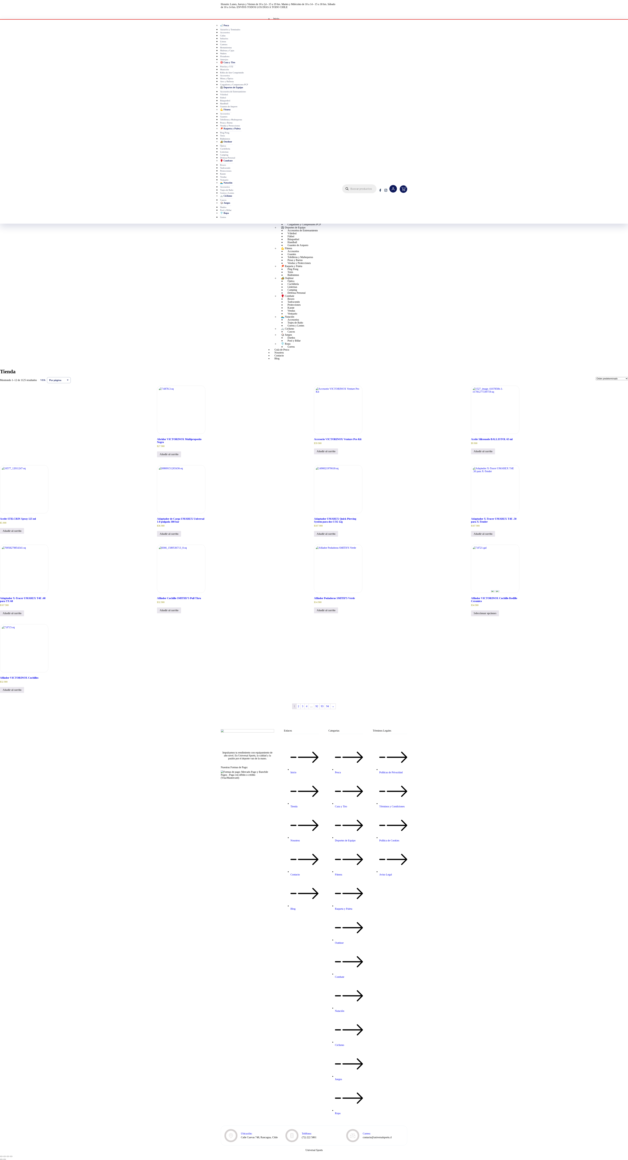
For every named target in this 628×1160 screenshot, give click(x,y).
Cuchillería (225, 149)
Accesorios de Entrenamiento (233, 92)
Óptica (223, 146)
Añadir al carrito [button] (169, 454)
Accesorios (225, 32)
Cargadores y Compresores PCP (234, 85)
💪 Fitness (225, 109)
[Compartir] (8, 1156)
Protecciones (225, 171)
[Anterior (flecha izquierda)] (1, 1159)
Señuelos (224, 38)
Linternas (224, 152)
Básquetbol (225, 101)
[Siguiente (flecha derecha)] (4, 1159)
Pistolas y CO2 (226, 66)
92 (316, 706)
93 (322, 706)
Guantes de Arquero (228, 106)
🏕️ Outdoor (226, 141)
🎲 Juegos (225, 203)
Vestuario (224, 180)
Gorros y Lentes (227, 193)
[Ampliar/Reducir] (1, 1156)
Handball (224, 103)
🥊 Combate (226, 160)
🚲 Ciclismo (226, 196)
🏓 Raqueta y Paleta (230, 128)
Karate (223, 174)
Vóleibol (224, 94)
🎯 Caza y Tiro (227, 62)
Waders (223, 53)
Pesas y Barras (226, 123)
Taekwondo (225, 168)
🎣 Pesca (224, 25)
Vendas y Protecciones (230, 126)
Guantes (223, 117)
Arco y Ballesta (227, 81)
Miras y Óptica (226, 78)
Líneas (223, 41)
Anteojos (224, 59)
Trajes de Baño (226, 190)
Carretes (223, 44)
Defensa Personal (227, 158)
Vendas (223, 177)
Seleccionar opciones (485, 613)
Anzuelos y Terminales (230, 29)
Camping (224, 155)
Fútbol (223, 98)
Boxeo (223, 165)
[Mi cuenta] (393, 189)
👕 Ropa (224, 213)
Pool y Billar (225, 210)
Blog (276, 358)
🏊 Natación (226, 183)
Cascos (223, 200)
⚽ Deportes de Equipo (231, 87)
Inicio (276, 18)
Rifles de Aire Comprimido (232, 73)
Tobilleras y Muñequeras (231, 120)
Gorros (223, 217)
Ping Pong (224, 133)
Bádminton (225, 139)
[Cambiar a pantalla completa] (4, 1156)
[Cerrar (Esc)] (11, 1156)
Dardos (223, 207)
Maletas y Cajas (227, 50)
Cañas (223, 36)
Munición (224, 69)
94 (327, 706)
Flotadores (224, 56)
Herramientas (226, 47)
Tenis (222, 136)
